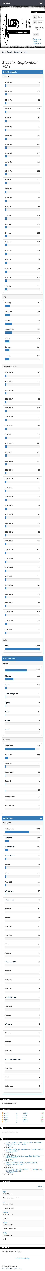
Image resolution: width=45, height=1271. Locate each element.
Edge (7, 729)
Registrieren (37, 39)
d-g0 (4, 1191)
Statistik (9, 52)
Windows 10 (9, 846)
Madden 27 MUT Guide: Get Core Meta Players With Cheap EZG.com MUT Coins (24, 1143)
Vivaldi (7, 720)
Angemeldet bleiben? (39, 28)
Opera (7, 702)
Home (4, 1268)
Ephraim (10, 1146)
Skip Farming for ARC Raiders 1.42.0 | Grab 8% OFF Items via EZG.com (24, 1150)
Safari (7, 711)
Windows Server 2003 (13, 1059)
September (18, 52)
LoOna (5, 1212)
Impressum (17, 1268)
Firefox (7, 685)
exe (4, 1202)
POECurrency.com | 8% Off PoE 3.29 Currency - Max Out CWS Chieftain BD (24, 1170)
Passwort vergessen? (37, 42)
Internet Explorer (11, 694)
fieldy (5, 1222)
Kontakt (9, 1268)
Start (3, 52)
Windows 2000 (10, 962)
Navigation (6, 2)
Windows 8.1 (10, 855)
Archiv (40, 1186)
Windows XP (9, 900)
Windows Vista (10, 997)
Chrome (8, 676)
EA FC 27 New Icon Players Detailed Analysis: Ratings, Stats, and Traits (22, 1163)
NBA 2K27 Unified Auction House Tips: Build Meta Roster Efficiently (23, 1157)
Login (36, 34)
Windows (8, 1024)
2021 (25, 52)
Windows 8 (9, 891)
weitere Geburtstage (23, 1258)
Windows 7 (9, 838)
